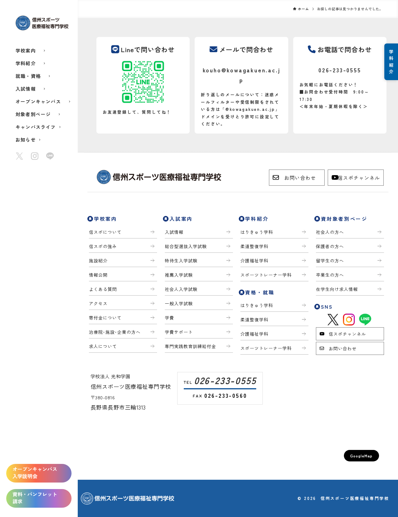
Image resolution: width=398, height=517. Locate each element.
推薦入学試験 (179, 275)
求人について (103, 346)
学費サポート (179, 332)
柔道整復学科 (254, 246)
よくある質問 (103, 289)
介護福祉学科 (254, 260)
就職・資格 (28, 76)
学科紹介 (26, 63)
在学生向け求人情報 (337, 289)
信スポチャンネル (359, 177)
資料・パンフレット (34, 497)
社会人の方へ (330, 232)
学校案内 (26, 50)
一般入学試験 (179, 303)
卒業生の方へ (330, 275)
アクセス (98, 303)
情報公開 (98, 275)
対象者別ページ (33, 114)
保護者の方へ (330, 246)
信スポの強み (103, 246)
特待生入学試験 (181, 260)
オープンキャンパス (38, 101)
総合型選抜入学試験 (186, 246)
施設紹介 (98, 260)
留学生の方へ (330, 260)
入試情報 (26, 88)
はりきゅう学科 (256, 232)
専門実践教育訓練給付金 (190, 346)
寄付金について (105, 318)
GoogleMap (361, 455)
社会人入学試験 (181, 289)
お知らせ (26, 139)
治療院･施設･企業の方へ (115, 332)
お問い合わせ (300, 177)
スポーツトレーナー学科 (266, 275)
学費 (169, 318)
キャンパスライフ (36, 127)
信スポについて (105, 232)
